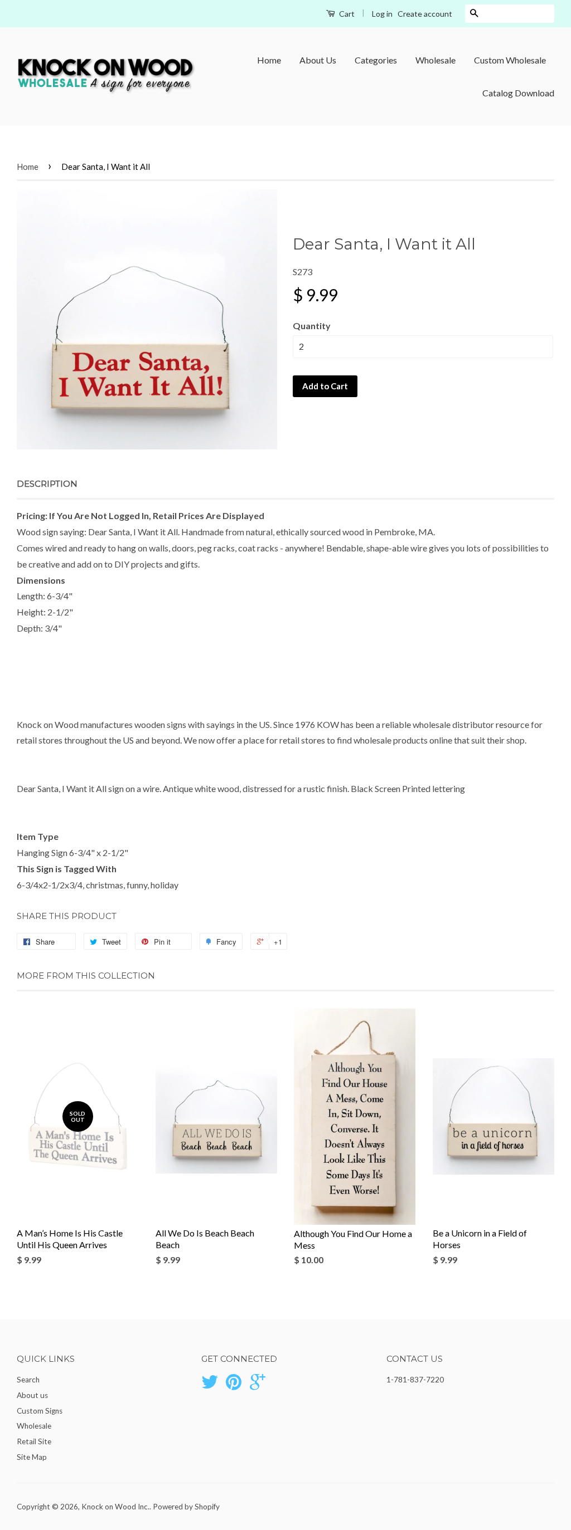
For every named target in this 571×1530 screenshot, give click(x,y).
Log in (382, 13)
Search (28, 1379)
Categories (376, 60)
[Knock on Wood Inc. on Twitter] (209, 1385)
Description (47, 483)
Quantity (312, 325)
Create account (425, 13)
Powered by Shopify (186, 1506)
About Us (317, 60)
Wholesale (435, 60)
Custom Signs (39, 1410)
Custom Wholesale (510, 60)
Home (269, 60)
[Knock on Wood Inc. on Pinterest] (233, 1385)
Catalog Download (518, 92)
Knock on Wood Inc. (115, 1506)
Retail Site (34, 1441)
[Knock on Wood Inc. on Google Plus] (257, 1385)
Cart (346, 13)
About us (32, 1395)
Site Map (32, 1457)
